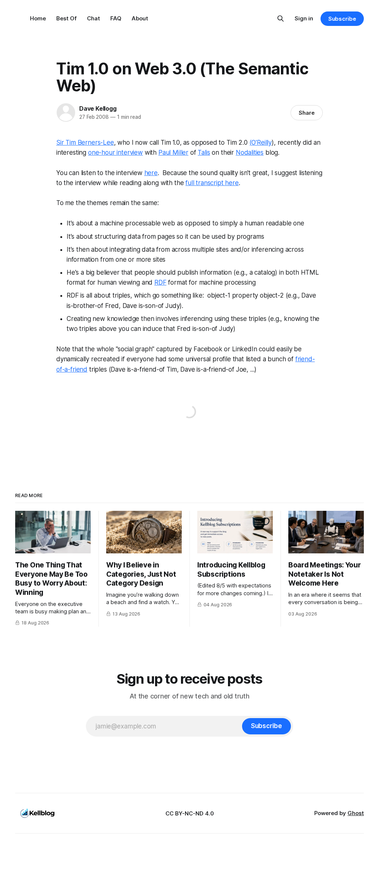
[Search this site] (280, 18)
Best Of (66, 18)
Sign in (304, 18)
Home (38, 18)
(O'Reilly (260, 142)
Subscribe (342, 18)
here (151, 173)
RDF (160, 282)
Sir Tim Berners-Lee (85, 142)
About (140, 18)
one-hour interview (115, 152)
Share (307, 112)
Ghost (356, 813)
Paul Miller (173, 152)
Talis (204, 152)
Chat (93, 18)
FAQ (115, 18)
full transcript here (212, 183)
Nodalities (250, 152)
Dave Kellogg (98, 108)
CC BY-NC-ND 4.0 (189, 813)
